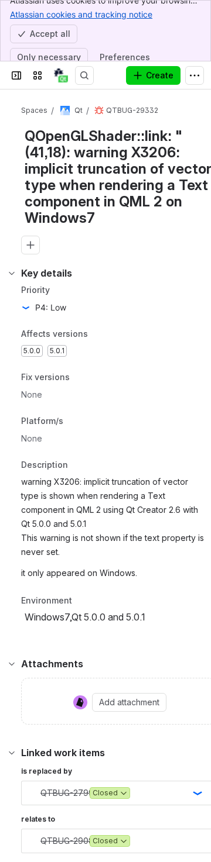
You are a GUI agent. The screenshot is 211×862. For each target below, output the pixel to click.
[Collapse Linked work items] (12, 753)
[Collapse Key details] (12, 273)
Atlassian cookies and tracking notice (81, 14)
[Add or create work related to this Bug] (30, 245)
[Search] (84, 75)
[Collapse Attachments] (12, 664)
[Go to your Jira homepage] (61, 75)
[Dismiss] (195, 798)
